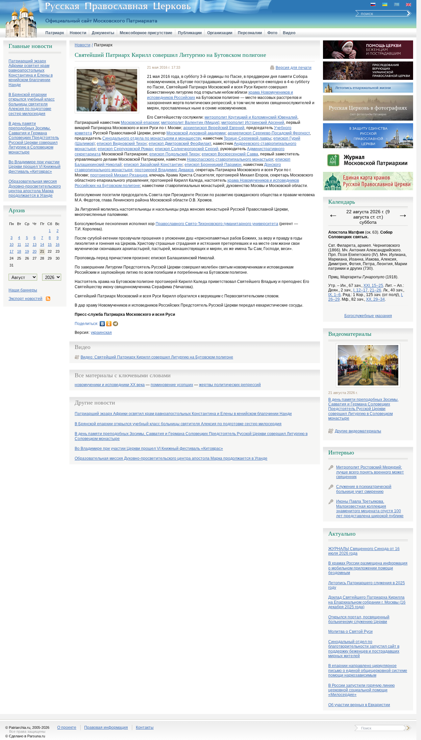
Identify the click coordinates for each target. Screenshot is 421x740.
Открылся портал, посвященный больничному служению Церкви (358, 619)
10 (11, 244)
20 (35, 251)
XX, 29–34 (375, 299)
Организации (219, 33)
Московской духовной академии (196, 133)
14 (42, 244)
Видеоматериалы (349, 334)
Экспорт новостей (25, 298)
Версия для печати (293, 67)
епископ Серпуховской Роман (125, 149)
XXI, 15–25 (373, 285)
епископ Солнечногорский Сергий (186, 149)
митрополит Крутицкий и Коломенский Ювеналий (251, 117)
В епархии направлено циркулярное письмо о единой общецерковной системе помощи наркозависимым (367, 670)
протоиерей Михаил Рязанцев (118, 175)
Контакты (145, 727)
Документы (103, 33)
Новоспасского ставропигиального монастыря (230, 159)
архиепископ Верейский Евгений (213, 128)
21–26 (375, 290)
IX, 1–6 (334, 294)
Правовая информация (106, 727)
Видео (289, 33)
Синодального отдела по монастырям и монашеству (151, 138)
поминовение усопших (172, 385)
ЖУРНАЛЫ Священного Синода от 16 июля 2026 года (364, 551)
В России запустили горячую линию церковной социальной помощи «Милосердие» (361, 690)
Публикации (190, 33)
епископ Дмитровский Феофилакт (180, 143)
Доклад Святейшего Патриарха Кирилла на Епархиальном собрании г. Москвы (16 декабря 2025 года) (367, 602)
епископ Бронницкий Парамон (213, 164)
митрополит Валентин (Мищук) (190, 122)
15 (50, 244)
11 (19, 244)
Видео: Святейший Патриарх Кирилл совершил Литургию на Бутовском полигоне (157, 357)
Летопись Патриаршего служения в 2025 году (366, 585)
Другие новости (95, 402)
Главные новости (30, 46)
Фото (272, 33)
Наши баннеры (23, 290)
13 (35, 244)
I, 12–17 (360, 290)
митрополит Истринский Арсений (252, 122)
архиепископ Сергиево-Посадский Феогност (269, 133)
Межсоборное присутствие (146, 33)
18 (19, 251)
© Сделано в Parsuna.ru (25, 736)
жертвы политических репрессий (230, 385)
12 (27, 244)
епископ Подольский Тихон (174, 154)
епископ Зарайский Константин (153, 164)
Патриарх (54, 33)
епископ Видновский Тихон (122, 143)
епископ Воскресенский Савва (230, 154)
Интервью (341, 452)
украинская (101, 332)
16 (58, 244)
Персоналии (250, 33)
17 (11, 251)
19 (27, 251)
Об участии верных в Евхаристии (359, 705)
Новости (78, 33)
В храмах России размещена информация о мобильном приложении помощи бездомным (368, 568)
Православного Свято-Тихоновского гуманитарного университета (217, 223)
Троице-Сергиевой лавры (247, 138)
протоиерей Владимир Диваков (164, 170)
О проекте (66, 727)
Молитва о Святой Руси (350, 631)
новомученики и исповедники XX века (110, 385)
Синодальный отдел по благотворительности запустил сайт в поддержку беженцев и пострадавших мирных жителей (363, 648)
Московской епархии (140, 122)
